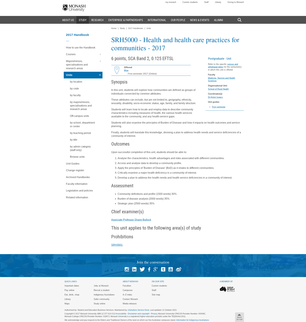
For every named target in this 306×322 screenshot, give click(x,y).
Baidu (178, 269)
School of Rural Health (218, 89)
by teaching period (80, 133)
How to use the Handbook (80, 47)
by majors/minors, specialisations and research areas (81, 106)
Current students (190, 2)
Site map (156, 294)
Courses (71, 54)
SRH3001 (117, 245)
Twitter (142, 269)
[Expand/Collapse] (99, 54)
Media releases (130, 303)
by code (74, 88)
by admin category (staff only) (80, 148)
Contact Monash (130, 299)
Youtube (170, 269)
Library (218, 2)
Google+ (155, 269)
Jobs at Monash (101, 286)
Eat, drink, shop (72, 294)
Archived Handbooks (78, 177)
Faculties (127, 286)
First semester (218, 107)
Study (122, 28)
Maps (67, 303)
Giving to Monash (236, 2)
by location (76, 81)
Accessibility (121, 314)
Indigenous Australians (104, 294)
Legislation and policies (79, 190)
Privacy (154, 314)
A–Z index (127, 294)
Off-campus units (79, 116)
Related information (77, 197)
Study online (99, 303)
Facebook (149, 269)
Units (69, 75)
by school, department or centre (82, 124)
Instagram (127, 269)
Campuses (128, 290)
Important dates (72, 286)
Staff (206, 2)
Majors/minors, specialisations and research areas (77, 65)
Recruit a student (101, 290)
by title (73, 139)
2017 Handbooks (135, 28)
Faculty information (76, 184)
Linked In (134, 269)
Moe (126, 70)
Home (114, 28)
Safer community (101, 299)
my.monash (170, 2)
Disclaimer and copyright (138, 314)
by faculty (75, 95)
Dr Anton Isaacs (215, 97)
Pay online (69, 290)
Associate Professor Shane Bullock (131, 219)
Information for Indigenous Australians (192, 320)
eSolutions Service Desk (138, 310)
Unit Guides (72, 163)
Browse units (77, 156)
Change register (75, 170)
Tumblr (163, 269)
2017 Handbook (77, 35)
